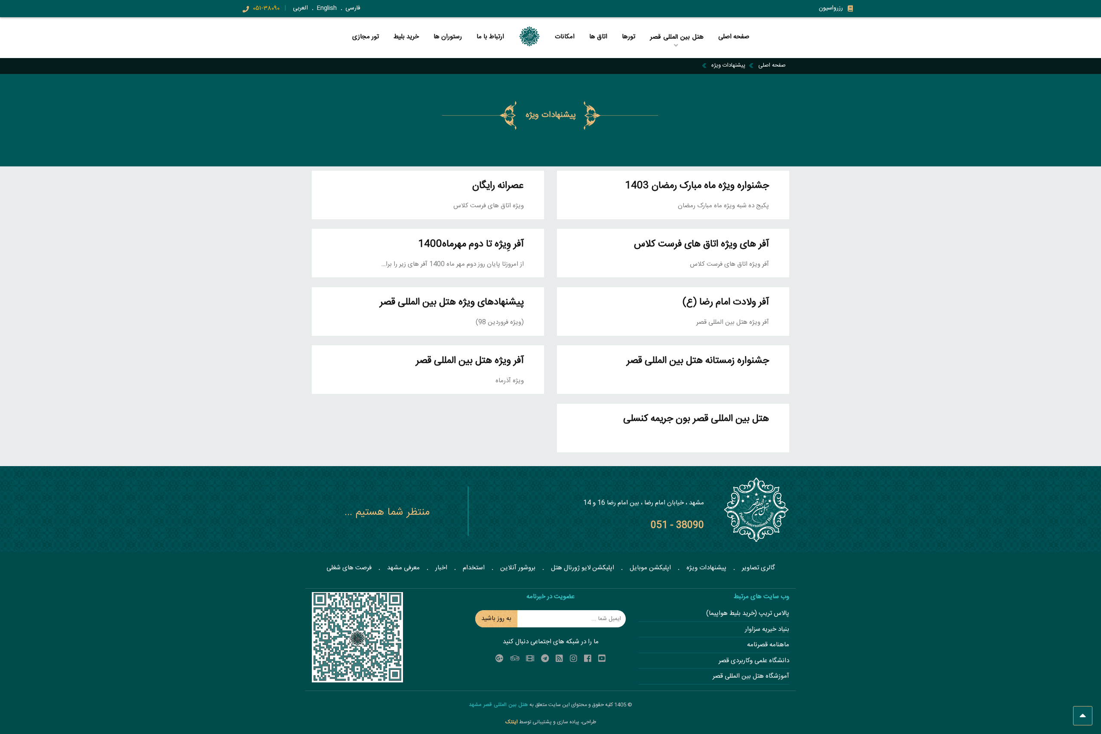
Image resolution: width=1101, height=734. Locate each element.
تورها (628, 37)
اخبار (441, 567)
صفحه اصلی (733, 37)
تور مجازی (365, 37)
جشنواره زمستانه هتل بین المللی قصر (698, 361)
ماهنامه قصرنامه (768, 645)
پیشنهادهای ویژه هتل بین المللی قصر (452, 302)
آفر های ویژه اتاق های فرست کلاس (701, 244)
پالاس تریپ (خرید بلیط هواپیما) (747, 614)
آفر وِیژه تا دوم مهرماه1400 (471, 244)
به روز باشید (496, 618)
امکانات (565, 37)
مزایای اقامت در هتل (676, 49)
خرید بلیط (406, 37)
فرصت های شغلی (349, 567)
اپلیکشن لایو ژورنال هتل (582, 567)
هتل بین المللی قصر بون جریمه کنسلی (696, 419)
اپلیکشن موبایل (650, 567)
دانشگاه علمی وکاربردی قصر (754, 661)
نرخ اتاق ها (627, 49)
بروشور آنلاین (517, 567)
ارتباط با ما (490, 37)
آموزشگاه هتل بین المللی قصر (751, 677)
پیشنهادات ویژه (728, 65)
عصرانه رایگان (498, 186)
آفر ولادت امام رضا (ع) (726, 302)
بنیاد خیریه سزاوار (767, 630)
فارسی (352, 8)
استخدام (474, 567)
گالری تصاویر (758, 567)
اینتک (512, 722)
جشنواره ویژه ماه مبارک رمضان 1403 (697, 186)
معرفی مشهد (403, 567)
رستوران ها (448, 37)
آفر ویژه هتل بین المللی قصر (470, 361)
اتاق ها (598, 37)
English (327, 8)
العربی (300, 8)
